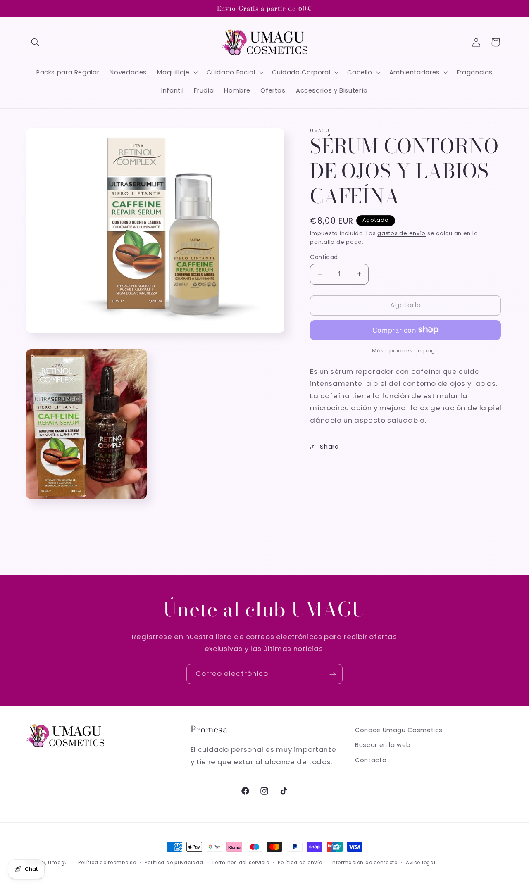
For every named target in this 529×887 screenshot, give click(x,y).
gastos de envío (401, 233)
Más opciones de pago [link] (405, 350)
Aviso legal (420, 862)
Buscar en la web (382, 745)
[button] (35, 42)
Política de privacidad (174, 862)
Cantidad (324, 257)
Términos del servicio (240, 862)
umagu (58, 862)
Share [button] (329, 446)
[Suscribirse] (332, 674)
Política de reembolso (107, 862)
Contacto (370, 760)
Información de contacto (364, 862)
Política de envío (300, 862)
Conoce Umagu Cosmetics (399, 730)
